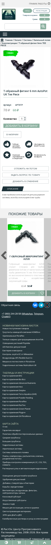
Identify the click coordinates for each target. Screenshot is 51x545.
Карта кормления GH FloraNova (17, 416)
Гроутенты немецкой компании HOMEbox (21, 332)
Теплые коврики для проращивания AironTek (23, 339)
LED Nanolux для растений (14, 347)
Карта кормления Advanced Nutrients (19, 383)
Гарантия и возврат (12, 430)
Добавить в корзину (21, 126)
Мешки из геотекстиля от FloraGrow (19, 361)
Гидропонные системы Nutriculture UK (19, 365)
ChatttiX (6, 316)
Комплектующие (9, 43)
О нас (5, 426)
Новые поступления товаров (16, 328)
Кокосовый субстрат (12, 496)
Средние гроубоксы (11, 437)
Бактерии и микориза (12, 350)
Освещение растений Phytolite (16, 343)
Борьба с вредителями (13, 486)
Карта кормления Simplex (14, 390)
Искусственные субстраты (14, 500)
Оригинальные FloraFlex (13, 336)
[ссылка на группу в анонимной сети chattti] (47, 306)
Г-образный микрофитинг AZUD (26, 257)
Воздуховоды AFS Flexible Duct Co (17, 358)
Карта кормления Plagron (14, 412)
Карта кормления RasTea (14, 405)
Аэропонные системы (12, 448)
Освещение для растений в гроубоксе (20, 475)
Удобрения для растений (14, 479)
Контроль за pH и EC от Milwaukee (18, 354)
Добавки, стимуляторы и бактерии (18, 483)
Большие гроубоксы (12, 441)
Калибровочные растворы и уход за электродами (25, 518)
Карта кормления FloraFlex (14, 401)
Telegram (38, 314)
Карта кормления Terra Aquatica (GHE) (20, 394)
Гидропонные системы (13, 445)
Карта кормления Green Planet (16, 409)
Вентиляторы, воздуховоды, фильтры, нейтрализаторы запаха (20, 491)
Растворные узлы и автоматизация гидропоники (25, 468)
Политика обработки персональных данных (23, 434)
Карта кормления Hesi (13, 386)
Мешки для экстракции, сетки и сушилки (21, 507)
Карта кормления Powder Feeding (18, 397)
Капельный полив (42, 40)
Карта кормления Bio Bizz (14, 379)
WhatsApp (27, 314)
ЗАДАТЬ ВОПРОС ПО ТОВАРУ (25, 175)
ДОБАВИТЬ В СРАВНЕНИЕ (25, 181)
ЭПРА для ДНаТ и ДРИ (12, 515)
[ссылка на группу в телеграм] (41, 306)
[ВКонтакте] (35, 306)
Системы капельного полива (16, 452)
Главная (9, 40)
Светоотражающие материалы (17, 511)
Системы (28, 40)
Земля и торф (9, 504)
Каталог (18, 40)
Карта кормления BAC (12, 375)
